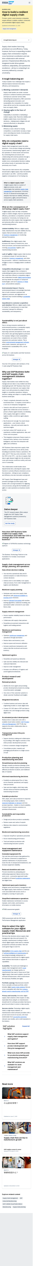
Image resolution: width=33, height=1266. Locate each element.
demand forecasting (15, 600)
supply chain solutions (18, 987)
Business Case (6, 9)
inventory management (11, 235)
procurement (12, 247)
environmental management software (17, 342)
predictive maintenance (23, 878)
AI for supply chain (16, 951)
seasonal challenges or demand (12, 803)
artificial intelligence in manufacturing (15, 953)
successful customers (20, 1017)
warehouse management (16, 635)
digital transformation (24, 277)
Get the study (10, 523)
